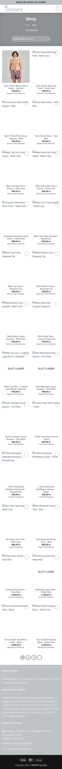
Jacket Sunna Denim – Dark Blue (16, 591)
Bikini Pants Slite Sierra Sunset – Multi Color (46, 187)
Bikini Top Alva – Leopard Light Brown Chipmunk (15, 388)
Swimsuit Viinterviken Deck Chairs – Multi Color (16, 237)
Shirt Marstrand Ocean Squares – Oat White (46, 388)
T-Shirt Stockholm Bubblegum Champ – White (46, 489)
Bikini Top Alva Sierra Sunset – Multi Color (15, 187)
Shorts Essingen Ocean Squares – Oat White (16, 438)
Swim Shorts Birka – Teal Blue (46, 137)
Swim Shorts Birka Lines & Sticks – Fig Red (16, 87)
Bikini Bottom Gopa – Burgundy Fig (46, 287)
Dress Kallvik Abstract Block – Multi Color (46, 641)
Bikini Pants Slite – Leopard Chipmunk (46, 337)
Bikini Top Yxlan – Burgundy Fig (16, 287)
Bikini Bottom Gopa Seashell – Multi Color (16, 337)
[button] (30, 8)
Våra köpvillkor (16, 716)
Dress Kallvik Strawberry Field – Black (16, 641)
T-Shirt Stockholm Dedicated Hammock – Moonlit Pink (15, 489)
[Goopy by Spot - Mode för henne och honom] (14, 9)
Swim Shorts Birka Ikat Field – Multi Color (46, 87)
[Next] (39, 657)
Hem (28, 25)
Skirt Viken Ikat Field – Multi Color (16, 540)
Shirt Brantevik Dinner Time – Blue (46, 540)
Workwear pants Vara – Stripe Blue (46, 591)
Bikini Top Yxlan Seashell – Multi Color (46, 237)
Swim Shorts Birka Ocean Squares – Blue (16, 137)
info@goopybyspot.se (22, 743)
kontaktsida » (24, 749)
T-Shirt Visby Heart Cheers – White (46, 438)
